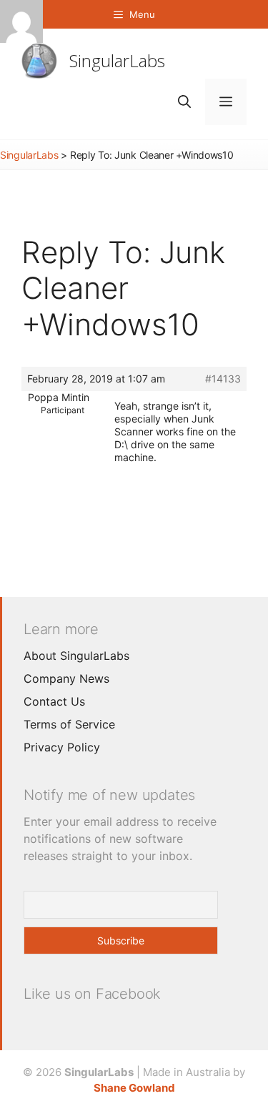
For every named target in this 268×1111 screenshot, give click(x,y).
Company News (66, 678)
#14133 (223, 378)
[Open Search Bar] (184, 102)
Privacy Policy (62, 747)
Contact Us (54, 701)
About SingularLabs (76, 655)
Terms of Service (69, 724)
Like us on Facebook (92, 993)
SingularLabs (117, 60)
